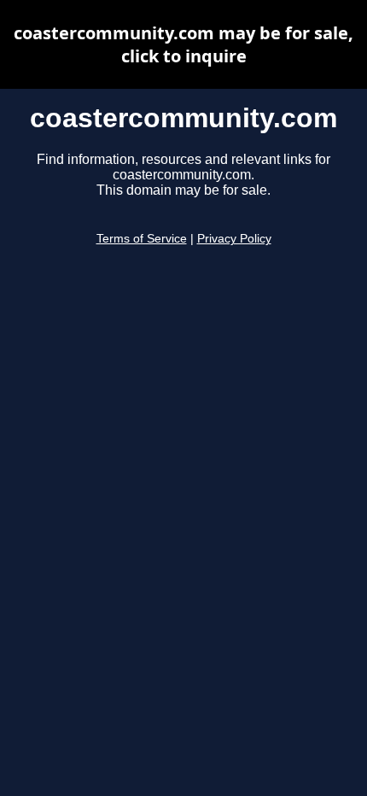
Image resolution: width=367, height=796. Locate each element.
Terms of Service (141, 238)
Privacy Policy (234, 238)
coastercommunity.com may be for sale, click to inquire (183, 44)
